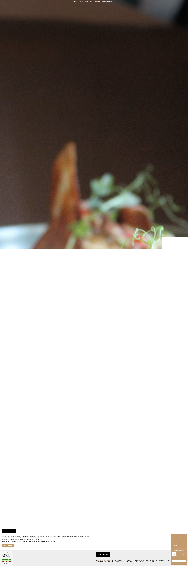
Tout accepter (6, 559)
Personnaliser (6, 563)
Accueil (74, 1)
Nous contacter (36, 506)
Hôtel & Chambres (88, 1)
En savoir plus (9, 545)
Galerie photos (97, 1)
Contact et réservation (107, 1)
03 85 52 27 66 (19, 506)
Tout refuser (7, 561)
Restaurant (80, 1)
